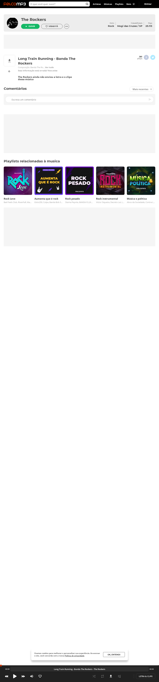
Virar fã (53, 26)
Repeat (102, 676)
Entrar (148, 4)
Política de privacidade (74, 655)
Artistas (97, 4)
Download (111, 676)
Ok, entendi (114, 654)
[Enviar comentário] (150, 99)
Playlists (119, 4)
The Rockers (33, 19)
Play (15, 676)
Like (40, 676)
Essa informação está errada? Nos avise (37, 71)
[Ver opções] (66, 26)
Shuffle (94, 676)
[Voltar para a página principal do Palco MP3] (15, 4)
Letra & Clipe (145, 676)
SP (140, 26)
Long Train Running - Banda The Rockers (73, 669)
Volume (31, 676)
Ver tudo (49, 67)
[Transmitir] (127, 676)
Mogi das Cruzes (127, 26)
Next (23, 676)
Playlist (119, 676)
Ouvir (32, 26)
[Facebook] (146, 57)
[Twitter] (152, 57)
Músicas (108, 4)
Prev (6, 676)
